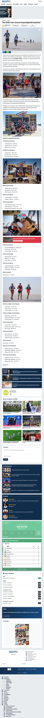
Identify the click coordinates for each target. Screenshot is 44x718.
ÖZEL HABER (16, 4)
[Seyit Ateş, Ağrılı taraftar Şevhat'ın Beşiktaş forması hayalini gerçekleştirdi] (32, 406)
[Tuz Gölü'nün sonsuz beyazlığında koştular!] (22, 39)
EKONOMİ (30, 4)
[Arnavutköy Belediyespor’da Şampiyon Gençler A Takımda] (12, 406)
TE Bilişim (24, 672)
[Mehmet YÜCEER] (5, 505)
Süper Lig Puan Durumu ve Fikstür (13, 711)
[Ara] (39, 1)
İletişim (24, 663)
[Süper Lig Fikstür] (40, 573)
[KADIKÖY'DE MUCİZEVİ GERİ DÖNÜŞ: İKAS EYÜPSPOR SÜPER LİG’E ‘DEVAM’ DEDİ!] (12, 435)
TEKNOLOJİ (9, 4)
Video (5, 691)
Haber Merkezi (13, 391)
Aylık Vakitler (6, 536)
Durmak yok (11, 506)
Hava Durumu (30, 652)
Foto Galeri (6, 690)
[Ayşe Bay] (5, 511)
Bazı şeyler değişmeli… (14, 517)
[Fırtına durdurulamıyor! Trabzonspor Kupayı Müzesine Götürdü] (32, 420)
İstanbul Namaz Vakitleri (32, 654)
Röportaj (6, 697)
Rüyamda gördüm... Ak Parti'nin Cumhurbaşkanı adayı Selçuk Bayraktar (24, 500)
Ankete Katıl (6, 616)
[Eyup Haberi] (6, 1)
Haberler (4, 20)
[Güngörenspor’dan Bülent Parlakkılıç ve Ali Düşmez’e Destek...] (12, 420)
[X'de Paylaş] (5, 52)
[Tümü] (40, 496)
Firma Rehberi (7, 694)
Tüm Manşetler (9, 713)
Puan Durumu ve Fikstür (32, 656)
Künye (4, 663)
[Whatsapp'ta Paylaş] (8, 52)
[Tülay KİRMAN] (5, 516)
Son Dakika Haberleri (31, 659)
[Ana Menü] (40, 1)
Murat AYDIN (11, 499)
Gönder (5, 459)
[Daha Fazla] (10, 52)
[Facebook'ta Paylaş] (3, 52)
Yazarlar (6, 693)
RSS (10, 669)
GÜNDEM (3, 4)
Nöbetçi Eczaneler (31, 651)
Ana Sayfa (6, 677)
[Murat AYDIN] (5, 500)
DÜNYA (25, 4)
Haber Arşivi (30, 660)
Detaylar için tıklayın (22, 569)
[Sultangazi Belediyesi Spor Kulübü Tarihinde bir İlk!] (32, 435)
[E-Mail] (10, 394)
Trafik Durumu (30, 655)
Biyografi (6, 698)
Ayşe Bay (10, 510)
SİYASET (36, 4)
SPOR (21, 4)
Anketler (6, 700)
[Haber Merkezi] (6, 392)
